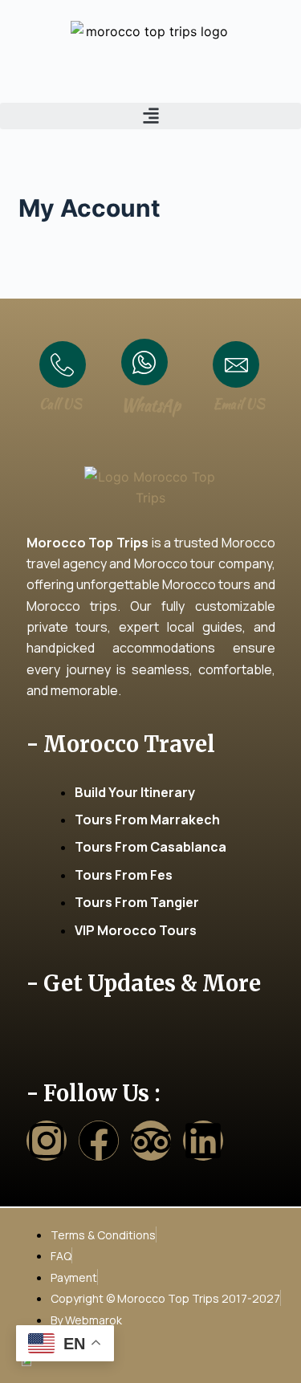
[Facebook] (99, 1141)
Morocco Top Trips (87, 542)
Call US (60, 404)
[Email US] (236, 364)
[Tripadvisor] (151, 1141)
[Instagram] (46, 1141)
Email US (239, 404)
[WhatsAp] (144, 362)
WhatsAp (151, 405)
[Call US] (62, 364)
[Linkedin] (203, 1141)
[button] (150, 116)
